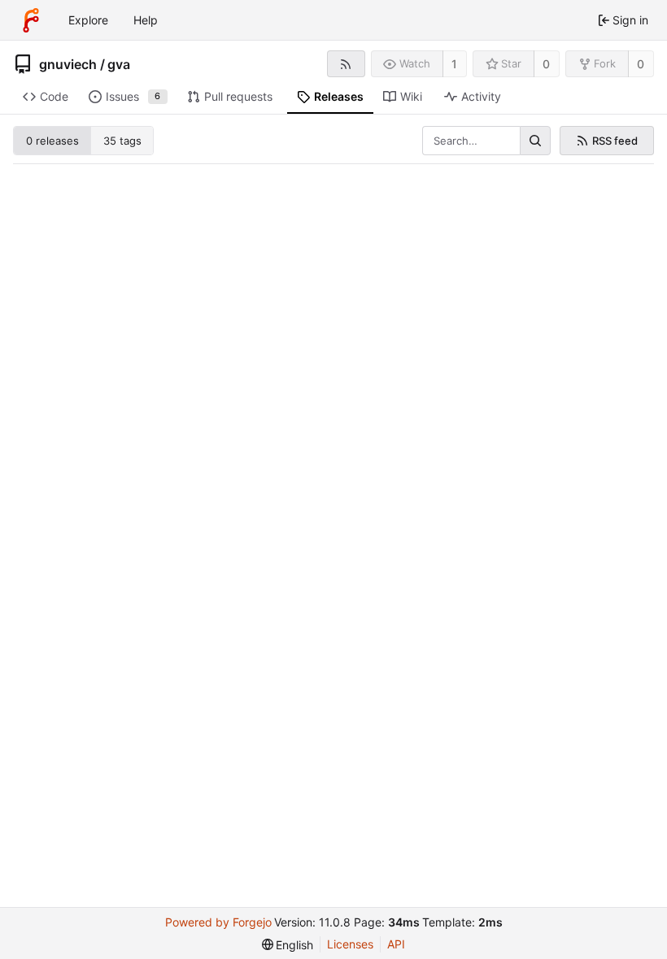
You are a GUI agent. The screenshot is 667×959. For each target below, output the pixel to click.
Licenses (350, 944)
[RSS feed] (346, 63)
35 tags (122, 140)
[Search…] (535, 140)
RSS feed (615, 140)
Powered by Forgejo (218, 922)
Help (145, 20)
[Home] (31, 20)
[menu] (288, 945)
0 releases (52, 140)
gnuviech (68, 64)
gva (118, 64)
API (396, 944)
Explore (88, 20)
